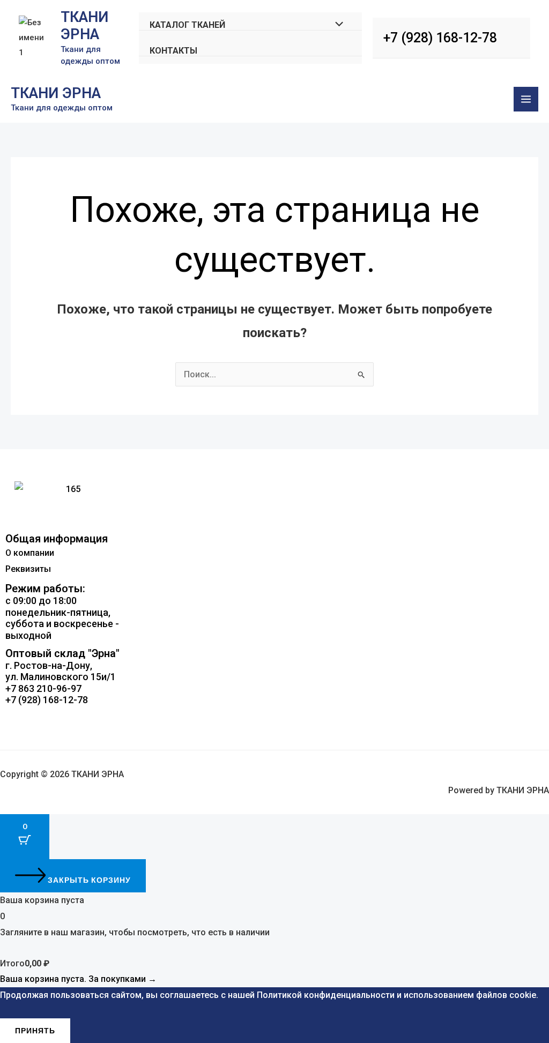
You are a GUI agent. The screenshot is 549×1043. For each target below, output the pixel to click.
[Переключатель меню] (336, 25)
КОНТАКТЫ (173, 51)
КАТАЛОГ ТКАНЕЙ (187, 25)
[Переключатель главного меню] (526, 99)
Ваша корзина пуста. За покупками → (78, 979)
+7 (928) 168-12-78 (440, 38)
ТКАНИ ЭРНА (84, 26)
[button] (274, 717)
